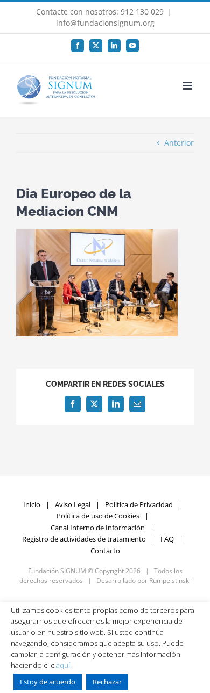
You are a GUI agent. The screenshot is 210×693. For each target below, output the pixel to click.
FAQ (167, 539)
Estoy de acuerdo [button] (47, 682)
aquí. (64, 665)
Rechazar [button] (107, 682)
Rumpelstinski (170, 580)
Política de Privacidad (139, 504)
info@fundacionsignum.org (105, 23)
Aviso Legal (72, 504)
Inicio (31, 504)
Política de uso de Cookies (98, 516)
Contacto (105, 550)
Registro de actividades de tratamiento (84, 539)
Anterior (179, 143)
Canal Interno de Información (98, 527)
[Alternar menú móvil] (188, 85)
